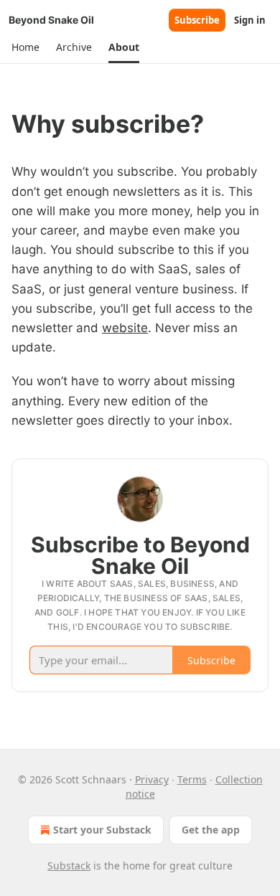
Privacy (152, 779)
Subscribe (197, 20)
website (125, 328)
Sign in (250, 20)
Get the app (211, 829)
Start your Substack (102, 829)
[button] (25, 47)
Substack (68, 865)
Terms (192, 779)
